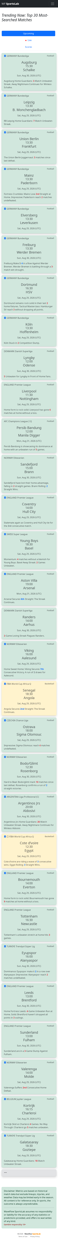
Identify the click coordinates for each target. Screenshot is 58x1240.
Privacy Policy (35, 1236)
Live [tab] (29, 40)
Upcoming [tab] (28, 33)
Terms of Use (22, 1236)
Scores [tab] (28, 46)
